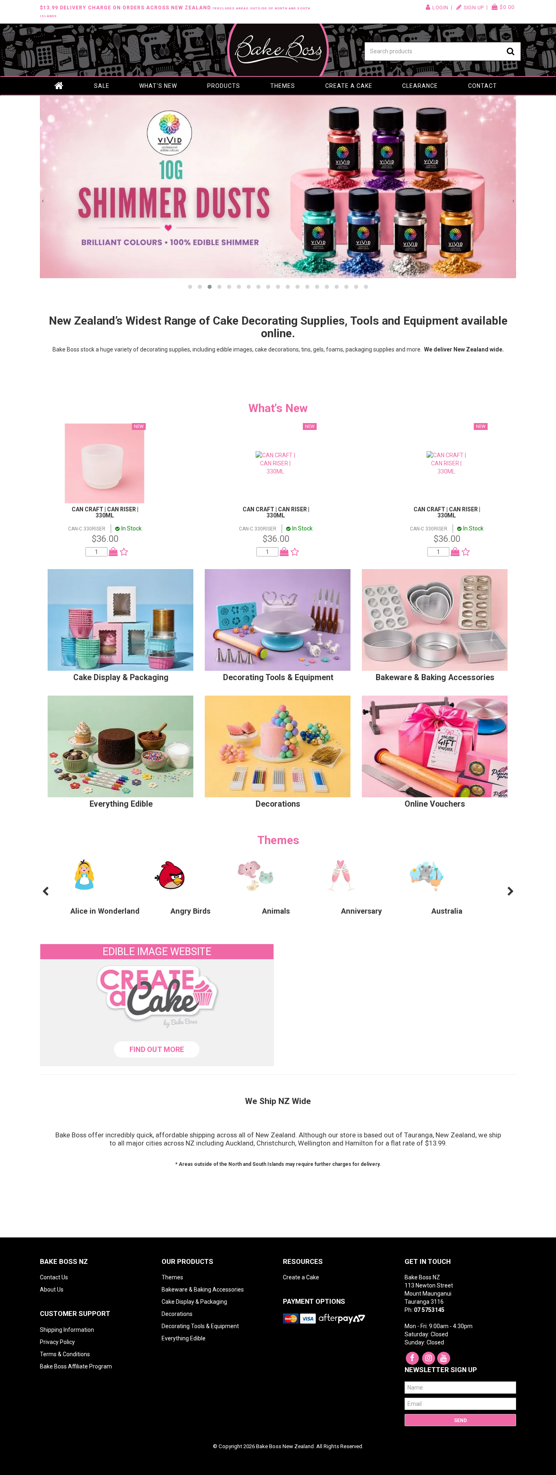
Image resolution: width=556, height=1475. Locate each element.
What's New (158, 86)
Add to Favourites (122, 552)
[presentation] (43, 200)
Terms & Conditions (65, 1354)
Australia (446, 911)
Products (223, 86)
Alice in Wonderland (105, 911)
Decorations (278, 804)
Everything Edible (121, 804)
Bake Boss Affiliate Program (76, 1366)
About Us (51, 1289)
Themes (282, 86)
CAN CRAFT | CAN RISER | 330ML (105, 512)
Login (440, 7)
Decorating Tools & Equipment (278, 677)
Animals (276, 911)
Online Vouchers (435, 804)
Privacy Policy (57, 1342)
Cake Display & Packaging (121, 677)
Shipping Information (67, 1330)
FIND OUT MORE (156, 1049)
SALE (101, 86)
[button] (190, 287)
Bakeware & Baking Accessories (435, 677)
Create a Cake (348, 86)
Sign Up (474, 7)
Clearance (420, 86)
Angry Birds (190, 911)
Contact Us (54, 1277)
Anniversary (361, 911)
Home (59, 86)
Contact (482, 86)
